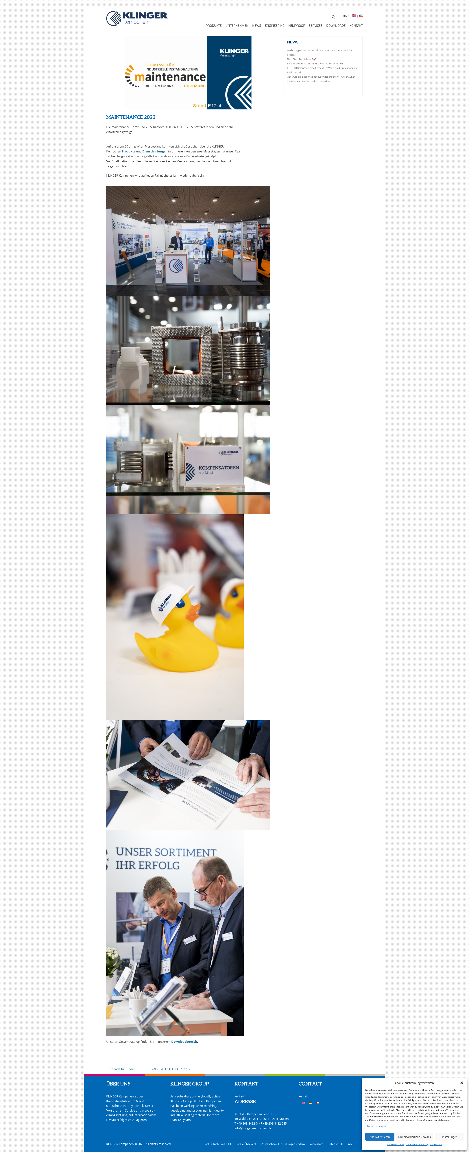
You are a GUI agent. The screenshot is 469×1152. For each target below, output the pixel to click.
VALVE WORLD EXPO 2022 (171, 1069)
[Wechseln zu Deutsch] (310, 1102)
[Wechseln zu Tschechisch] (360, 16)
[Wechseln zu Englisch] (353, 16)
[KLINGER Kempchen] (137, 18)
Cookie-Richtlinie (395, 1144)
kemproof (296, 25)
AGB (351, 1144)
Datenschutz (336, 1144)
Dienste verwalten (376, 1126)
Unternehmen (237, 25)
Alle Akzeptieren (380, 1137)
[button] (462, 1083)
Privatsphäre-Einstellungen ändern (283, 1144)
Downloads (336, 25)
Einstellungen (449, 1137)
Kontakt (356, 25)
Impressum (436, 1144)
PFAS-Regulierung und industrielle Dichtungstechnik (315, 63)
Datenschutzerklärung (417, 1144)
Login (345, 16)
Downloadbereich (184, 1042)
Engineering (275, 25)
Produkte (214, 25)
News (256, 25)
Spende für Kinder (120, 1069)
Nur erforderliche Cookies (414, 1137)
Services (315, 25)
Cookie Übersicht (245, 1144)
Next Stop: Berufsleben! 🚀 (301, 59)
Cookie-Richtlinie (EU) (217, 1144)
